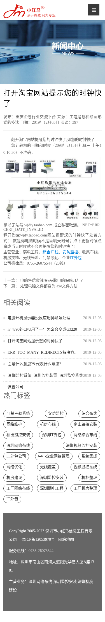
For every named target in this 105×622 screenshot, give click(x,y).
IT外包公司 (16, 456)
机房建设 (14, 477)
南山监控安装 (85, 424)
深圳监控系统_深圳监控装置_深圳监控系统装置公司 (54, 381)
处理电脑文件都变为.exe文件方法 (49, 286)
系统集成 (89, 456)
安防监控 (70, 252)
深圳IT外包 (52, 435)
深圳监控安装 (52, 477)
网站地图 (66, 539)
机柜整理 (89, 477)
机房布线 (48, 424)
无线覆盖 (48, 467)
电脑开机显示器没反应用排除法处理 (54, 318)
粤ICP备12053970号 (38, 539)
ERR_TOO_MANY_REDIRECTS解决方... (54, 352)
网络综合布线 (85, 435)
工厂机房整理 (85, 488)
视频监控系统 (85, 467)
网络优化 (14, 467)
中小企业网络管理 (53, 456)
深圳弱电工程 (52, 488)
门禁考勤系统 (18, 413)
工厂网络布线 (18, 488)
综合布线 (50, 252)
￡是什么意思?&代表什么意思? (54, 364)
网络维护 (14, 424)
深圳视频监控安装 (81, 445)
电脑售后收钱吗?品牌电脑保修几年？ (52, 280)
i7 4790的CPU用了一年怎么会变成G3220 (54, 329)
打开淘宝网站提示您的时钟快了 (54, 341)
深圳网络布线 (18, 445)
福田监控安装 (18, 435)
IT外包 (76, 258)
